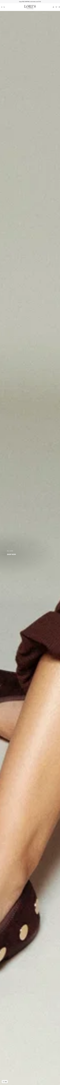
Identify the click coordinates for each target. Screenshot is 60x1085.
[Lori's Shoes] (30, 7)
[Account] (53, 7)
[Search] (4, 7)
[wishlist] (56, 7)
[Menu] (1, 7)
